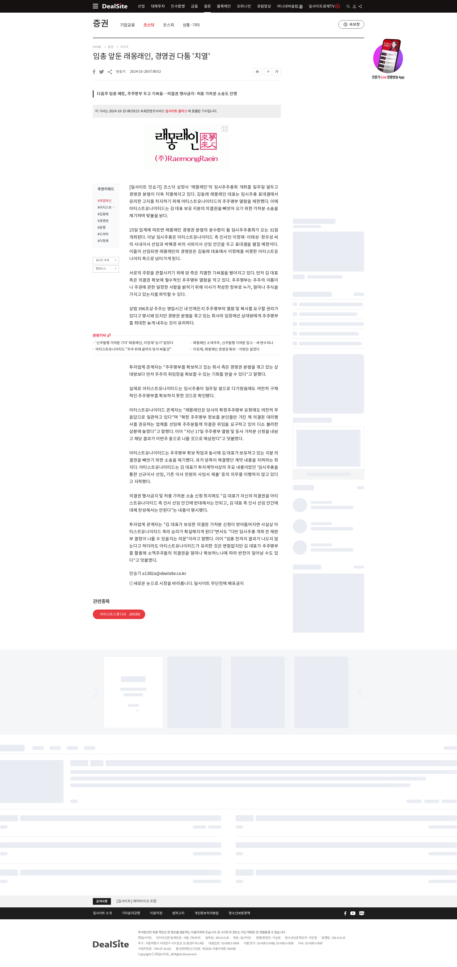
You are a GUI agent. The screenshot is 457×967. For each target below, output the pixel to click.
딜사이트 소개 (102, 913)
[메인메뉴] (95, 6)
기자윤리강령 (131, 913)
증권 (207, 6)
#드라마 (103, 234)
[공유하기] (360, 6)
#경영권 (103, 220)
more (109, 335)
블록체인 (224, 6)
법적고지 (178, 913)
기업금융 (127, 25)
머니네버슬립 (287, 6)
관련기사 (99, 335)
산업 (141, 6)
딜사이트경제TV (321, 6)
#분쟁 (101, 227)
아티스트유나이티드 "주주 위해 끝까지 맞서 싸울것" (133, 349)
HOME (97, 47)
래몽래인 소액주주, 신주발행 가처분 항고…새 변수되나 (233, 343)
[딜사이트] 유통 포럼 (131, 901)
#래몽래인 (105, 200)
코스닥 (148, 25)
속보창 (354, 24)
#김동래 (103, 214)
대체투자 (158, 6)
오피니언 (244, 6)
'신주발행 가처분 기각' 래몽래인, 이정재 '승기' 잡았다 (134, 343)
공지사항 (101, 901)
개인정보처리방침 (206, 913)
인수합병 (178, 6)
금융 (194, 6)
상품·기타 (191, 25)
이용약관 (156, 913)
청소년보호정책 (239, 913)
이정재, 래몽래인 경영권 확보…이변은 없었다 (226, 349)
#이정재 (103, 241)
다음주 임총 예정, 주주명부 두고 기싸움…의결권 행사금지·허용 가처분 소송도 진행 (167, 93)
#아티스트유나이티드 (107, 207)
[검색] (348, 6)
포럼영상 (264, 6)
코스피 (168, 25)
